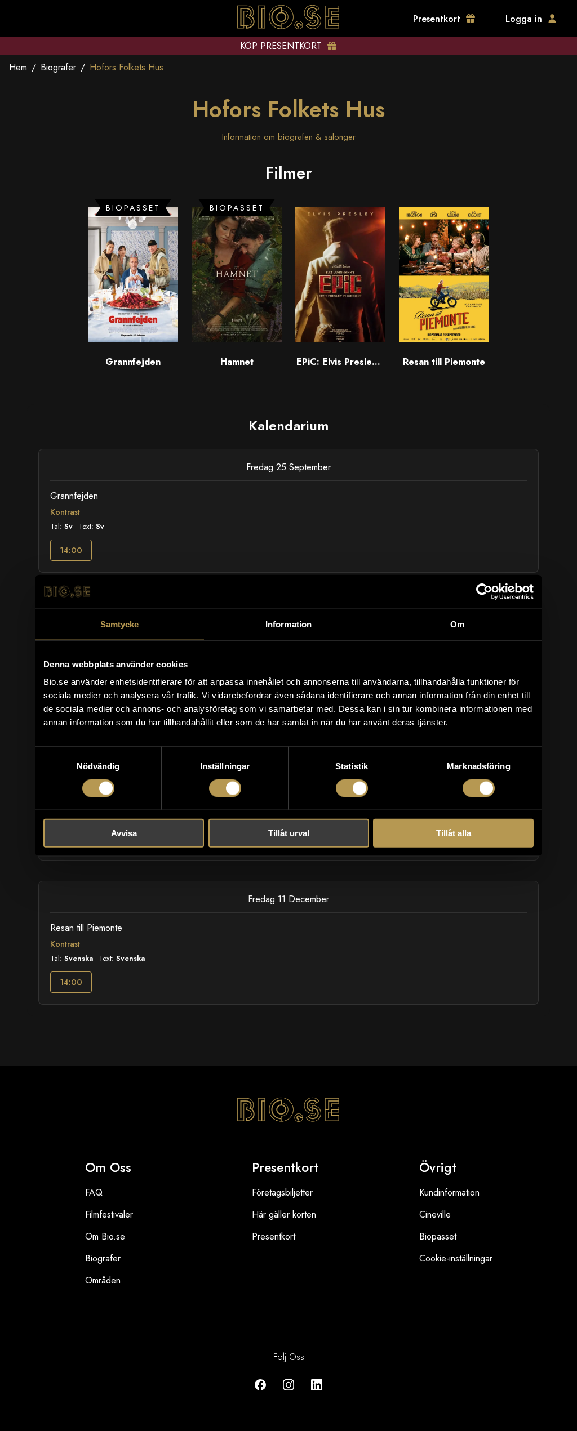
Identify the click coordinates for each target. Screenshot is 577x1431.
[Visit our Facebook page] (260, 1393)
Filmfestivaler (109, 1214)
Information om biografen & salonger (289, 137)
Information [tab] (288, 623)
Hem (18, 67)
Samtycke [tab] (119, 623)
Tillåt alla (453, 833)
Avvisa (124, 833)
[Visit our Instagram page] (288, 1393)
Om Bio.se (105, 1236)
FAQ (94, 1192)
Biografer (58, 67)
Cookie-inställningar (455, 1258)
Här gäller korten (284, 1214)
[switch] (225, 788)
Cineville (435, 1214)
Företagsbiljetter (282, 1192)
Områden (103, 1280)
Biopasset (437, 1236)
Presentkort (273, 1236)
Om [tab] (457, 623)
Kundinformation (449, 1192)
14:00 (71, 550)
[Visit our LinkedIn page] (316, 1393)
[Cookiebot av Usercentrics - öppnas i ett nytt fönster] (484, 591)
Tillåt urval (288, 833)
